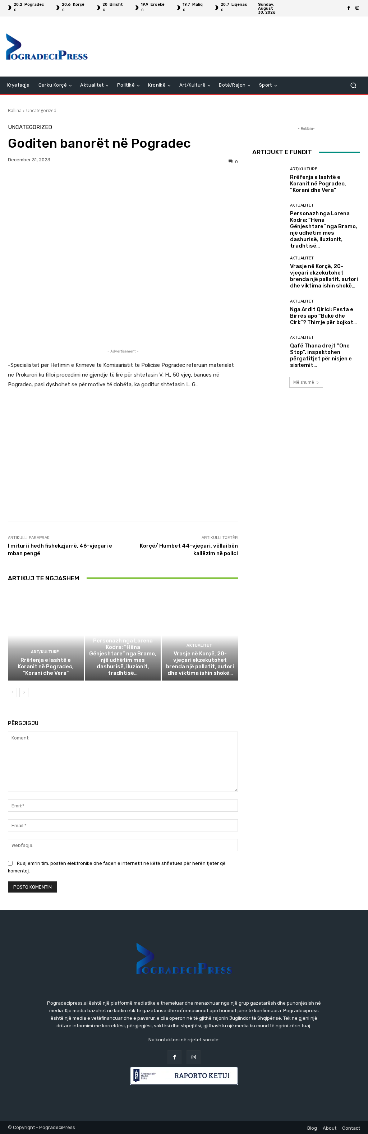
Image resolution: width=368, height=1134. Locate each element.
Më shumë (303, 382)
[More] (81, 182)
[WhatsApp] (65, 182)
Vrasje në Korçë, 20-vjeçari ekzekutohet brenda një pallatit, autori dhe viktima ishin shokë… (200, 663)
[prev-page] (12, 692)
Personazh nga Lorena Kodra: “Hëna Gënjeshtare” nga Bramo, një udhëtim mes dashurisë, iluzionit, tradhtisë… (122, 656)
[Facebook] (348, 8)
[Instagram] (357, 8)
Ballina (15, 110)
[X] (31, 182)
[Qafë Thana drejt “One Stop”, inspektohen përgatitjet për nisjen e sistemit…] (268, 352)
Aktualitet (122, 633)
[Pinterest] (48, 182)
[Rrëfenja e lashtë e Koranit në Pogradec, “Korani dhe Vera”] (46, 635)
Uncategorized (41, 110)
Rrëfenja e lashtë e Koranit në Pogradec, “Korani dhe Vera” (46, 666)
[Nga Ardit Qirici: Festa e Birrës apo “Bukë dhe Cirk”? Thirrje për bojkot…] (268, 312)
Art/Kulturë (45, 652)
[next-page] (23, 692)
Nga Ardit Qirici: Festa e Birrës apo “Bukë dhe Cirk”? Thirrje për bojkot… (323, 316)
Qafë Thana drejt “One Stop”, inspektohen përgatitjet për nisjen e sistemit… (321, 355)
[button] (353, 85)
